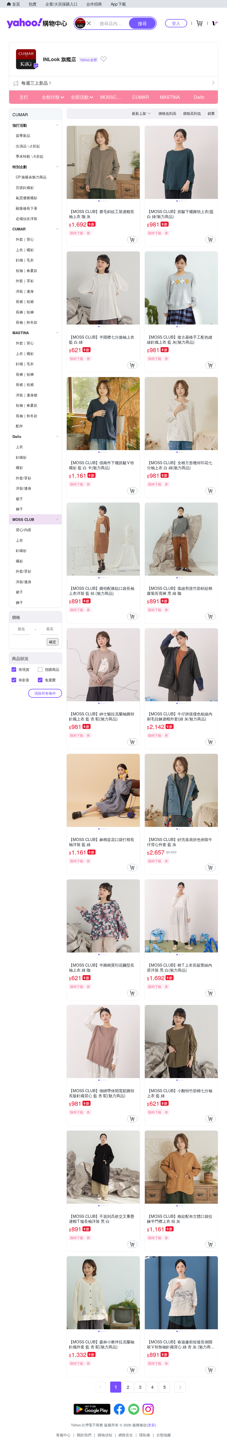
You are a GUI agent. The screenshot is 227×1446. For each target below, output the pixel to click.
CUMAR (140, 97)
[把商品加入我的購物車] (132, 239)
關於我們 (84, 1434)
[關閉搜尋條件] (89, 23)
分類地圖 (163, 1434)
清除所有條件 (45, 693)
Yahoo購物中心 (37, 23)
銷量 (211, 113)
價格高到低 (192, 113)
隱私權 (144, 1434)
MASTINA (170, 97)
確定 (52, 641)
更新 (151, 1424)
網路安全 (125, 1434)
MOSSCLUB (112, 97)
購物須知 (105, 1434)
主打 (23, 97)
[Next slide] (136, 162)
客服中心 (63, 1434)
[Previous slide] (70, 162)
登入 (176, 23)
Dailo (199, 97)
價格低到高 (167, 113)
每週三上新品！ (36, 83)
